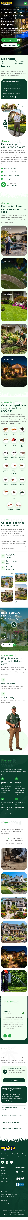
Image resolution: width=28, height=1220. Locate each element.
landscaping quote (9, 45)
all (8, 838)
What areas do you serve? (10, 1122)
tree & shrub (19, 840)
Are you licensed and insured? (12, 1129)
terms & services (19, 1214)
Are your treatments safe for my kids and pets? (11, 1089)
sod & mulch (10, 843)
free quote (4, 1181)
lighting (19, 843)
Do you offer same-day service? (10, 1108)
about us (3, 1173)
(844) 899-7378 (12, 185)
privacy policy (8, 1214)
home (3, 1170)
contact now (7, 645)
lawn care (8, 840)
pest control (16, 838)
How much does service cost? (12, 1116)
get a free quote (8, 97)
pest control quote (9, 40)
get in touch (14, 1080)
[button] (25, 3)
